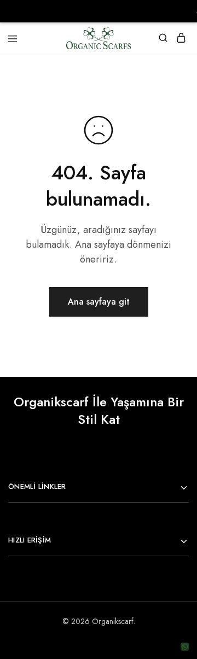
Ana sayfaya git (99, 301)
